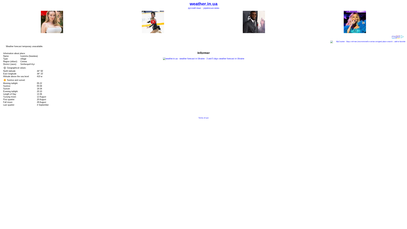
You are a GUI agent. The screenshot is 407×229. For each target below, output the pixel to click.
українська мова (211, 8)
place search (388, 41)
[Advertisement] (375, 73)
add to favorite (399, 41)
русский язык (194, 8)
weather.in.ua (203, 4)
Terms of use (203, 118)
